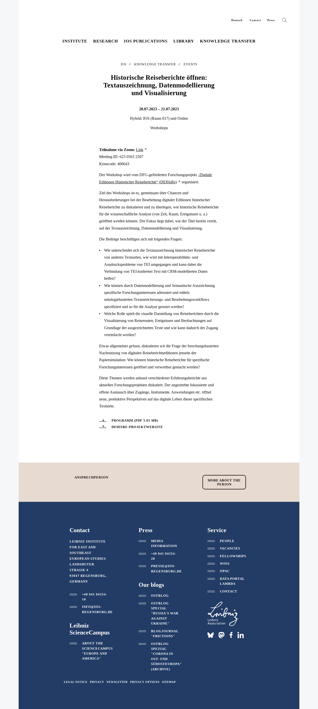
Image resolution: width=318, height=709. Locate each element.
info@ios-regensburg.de (97, 609)
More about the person (224, 482)
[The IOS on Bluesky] (210, 635)
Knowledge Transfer (228, 41)
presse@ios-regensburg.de (166, 568)
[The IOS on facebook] (231, 635)
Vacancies (230, 548)
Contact (255, 20)
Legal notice (75, 681)
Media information (164, 543)
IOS (123, 64)
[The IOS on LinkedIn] (241, 634)
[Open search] (284, 21)
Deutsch (236, 20)
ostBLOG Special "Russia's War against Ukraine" (164, 613)
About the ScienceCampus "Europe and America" (97, 650)
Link (139, 150)
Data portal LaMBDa (232, 581)
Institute (74, 41)
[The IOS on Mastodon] (221, 635)
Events (190, 64)
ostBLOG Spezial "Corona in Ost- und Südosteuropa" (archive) (166, 656)
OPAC (225, 571)
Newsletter (117, 681)
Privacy (97, 681)
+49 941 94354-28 (163, 556)
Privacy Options (144, 681)
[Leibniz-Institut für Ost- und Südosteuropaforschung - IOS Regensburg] (64, 17)
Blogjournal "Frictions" (164, 633)
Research (105, 41)
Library (183, 41)
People (227, 541)
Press (271, 20)
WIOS (225, 563)
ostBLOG (160, 595)
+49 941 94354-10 (94, 596)
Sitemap (169, 681)
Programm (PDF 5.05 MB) (135, 420)
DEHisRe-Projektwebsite (137, 427)
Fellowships (233, 556)
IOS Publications (145, 41)
